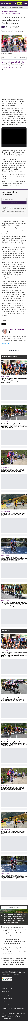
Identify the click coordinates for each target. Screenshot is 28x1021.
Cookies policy (5, 995)
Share (5, 57)
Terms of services (19, 207)
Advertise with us (6, 1005)
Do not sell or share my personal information (13, 1008)
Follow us (16, 57)
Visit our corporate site (13, 974)
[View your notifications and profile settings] (15, 3)
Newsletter (23, 57)
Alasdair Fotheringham (13, 26)
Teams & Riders (12, 11)
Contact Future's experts (8, 988)
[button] (26, 3)
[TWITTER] (10, 332)
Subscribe (20, 3)
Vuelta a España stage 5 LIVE (17, 7)
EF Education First (6, 13)
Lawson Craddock (16, 13)
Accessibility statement (7, 998)
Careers (4, 1001)
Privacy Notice (21, 208)
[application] (14, 136)
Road (3, 324)
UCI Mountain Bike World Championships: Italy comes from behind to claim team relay (14, 941)
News (3, 27)
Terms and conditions (7, 985)
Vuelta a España (9, 68)
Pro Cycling (4, 11)
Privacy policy (5, 991)
